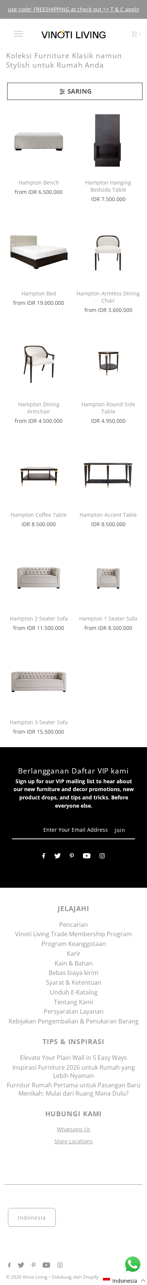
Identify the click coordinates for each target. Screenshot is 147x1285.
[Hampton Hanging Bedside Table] (108, 140)
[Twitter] (57, 857)
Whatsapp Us (73, 1129)
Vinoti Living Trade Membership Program (73, 934)
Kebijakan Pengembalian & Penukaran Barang (74, 1021)
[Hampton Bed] (39, 251)
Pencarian (73, 924)
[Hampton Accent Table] (108, 472)
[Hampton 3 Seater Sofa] (39, 680)
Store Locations (73, 1141)
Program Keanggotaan (73, 944)
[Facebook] (43, 857)
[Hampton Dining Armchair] (39, 362)
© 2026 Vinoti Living (27, 1277)
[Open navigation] (18, 33)
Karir (74, 953)
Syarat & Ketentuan (73, 982)
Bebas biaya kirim (73, 973)
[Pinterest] (72, 857)
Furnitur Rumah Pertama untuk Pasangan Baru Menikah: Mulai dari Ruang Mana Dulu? (74, 1089)
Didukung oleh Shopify (75, 1277)
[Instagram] (102, 857)
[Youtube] (86, 857)
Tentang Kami (73, 1002)
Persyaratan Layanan (74, 1011)
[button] (124, 1280)
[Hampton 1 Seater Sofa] (108, 576)
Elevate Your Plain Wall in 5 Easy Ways (73, 1057)
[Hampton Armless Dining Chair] (108, 251)
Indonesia (32, 1217)
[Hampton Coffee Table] (39, 472)
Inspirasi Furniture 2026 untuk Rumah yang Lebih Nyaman (73, 1071)
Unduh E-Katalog (74, 992)
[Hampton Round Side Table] (108, 362)
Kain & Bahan (74, 963)
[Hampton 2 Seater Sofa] (39, 576)
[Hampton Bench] (39, 140)
